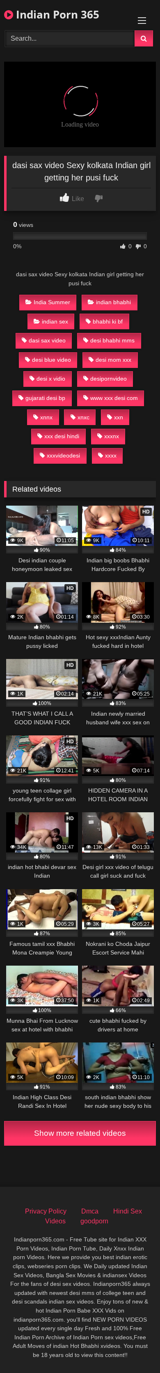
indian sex (55, 321)
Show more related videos (80, 1133)
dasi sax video (47, 340)
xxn (118, 417)
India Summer (52, 302)
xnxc (83, 417)
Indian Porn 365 (56, 14)
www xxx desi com (114, 398)
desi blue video (51, 359)
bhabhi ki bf (108, 321)
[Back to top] (135, 1349)
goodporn (94, 1221)
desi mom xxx (113, 359)
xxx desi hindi (61, 436)
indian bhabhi (113, 302)
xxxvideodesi (63, 455)
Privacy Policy (45, 1211)
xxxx (111, 455)
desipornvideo (108, 378)
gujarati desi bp (45, 398)
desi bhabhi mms (112, 340)
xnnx (46, 417)
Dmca (89, 1211)
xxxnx (111, 436)
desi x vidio (51, 378)
